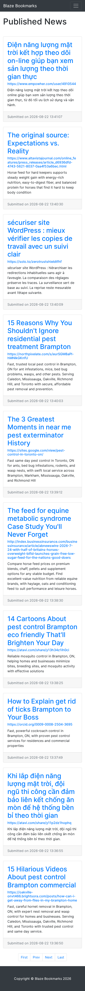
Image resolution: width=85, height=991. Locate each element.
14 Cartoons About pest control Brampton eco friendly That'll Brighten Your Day (42, 631)
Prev (36, 957)
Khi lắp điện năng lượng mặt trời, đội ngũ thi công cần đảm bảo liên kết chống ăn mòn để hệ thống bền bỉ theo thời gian (41, 796)
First (24, 957)
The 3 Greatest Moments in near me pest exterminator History (39, 431)
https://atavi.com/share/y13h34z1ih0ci (38, 650)
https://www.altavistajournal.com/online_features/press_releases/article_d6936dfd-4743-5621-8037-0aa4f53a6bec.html (41, 162)
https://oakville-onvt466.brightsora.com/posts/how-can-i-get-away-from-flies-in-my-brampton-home (42, 896)
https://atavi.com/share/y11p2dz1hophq (39, 823)
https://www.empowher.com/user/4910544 (41, 84)
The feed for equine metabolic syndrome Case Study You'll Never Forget (39, 522)
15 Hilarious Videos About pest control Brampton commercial (41, 877)
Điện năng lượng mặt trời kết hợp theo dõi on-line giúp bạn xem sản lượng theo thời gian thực (40, 61)
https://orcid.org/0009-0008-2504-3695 (39, 724)
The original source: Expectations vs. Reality (38, 143)
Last (61, 957)
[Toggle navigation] (76, 6)
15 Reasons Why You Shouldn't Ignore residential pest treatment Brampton (39, 335)
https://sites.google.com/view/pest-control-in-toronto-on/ (36, 452)
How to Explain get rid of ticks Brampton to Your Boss (41, 709)
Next (48, 957)
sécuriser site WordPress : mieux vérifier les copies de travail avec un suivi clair (39, 238)
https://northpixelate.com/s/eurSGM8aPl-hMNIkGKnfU (40, 356)
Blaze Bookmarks (20, 5)
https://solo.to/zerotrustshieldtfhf (34, 261)
